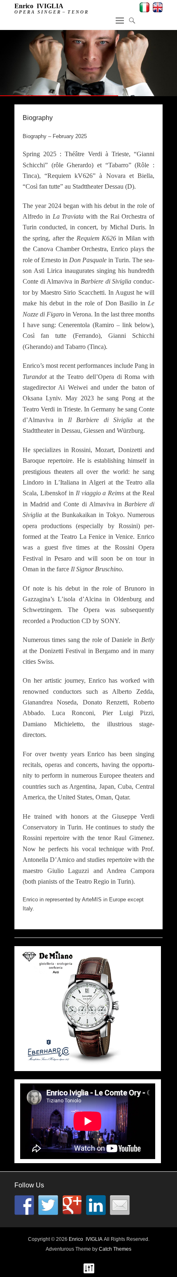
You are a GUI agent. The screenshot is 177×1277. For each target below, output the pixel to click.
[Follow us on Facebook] (24, 1205)
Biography (38, 117)
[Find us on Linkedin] (96, 1205)
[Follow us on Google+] (72, 1205)
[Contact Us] (120, 1205)
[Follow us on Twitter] (48, 1205)
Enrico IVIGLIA (38, 5)
